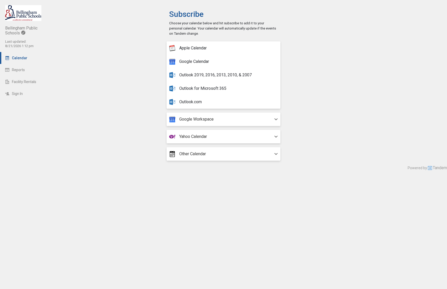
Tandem (440, 167)
